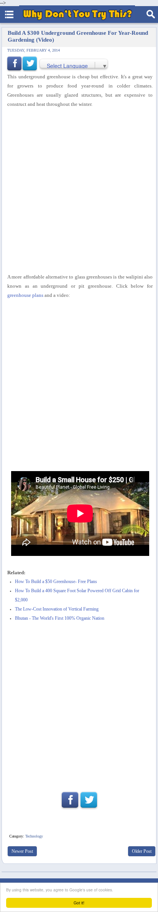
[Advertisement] (79, 190)
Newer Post (22, 851)
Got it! (79, 903)
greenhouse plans (25, 295)
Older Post (141, 851)
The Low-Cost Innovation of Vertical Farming (57, 609)
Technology (34, 836)
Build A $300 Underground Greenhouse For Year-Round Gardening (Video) (78, 36)
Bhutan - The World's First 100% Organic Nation (59, 618)
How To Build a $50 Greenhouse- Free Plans (56, 581)
